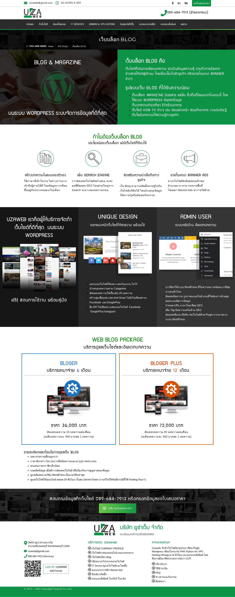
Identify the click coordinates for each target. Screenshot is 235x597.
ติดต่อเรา (160, 581)
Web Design (63, 46)
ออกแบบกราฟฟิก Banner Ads (107, 570)
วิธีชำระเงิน (161, 568)
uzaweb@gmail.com (41, 2)
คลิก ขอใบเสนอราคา (120, 508)
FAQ (158, 572)
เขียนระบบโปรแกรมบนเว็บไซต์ (107, 561)
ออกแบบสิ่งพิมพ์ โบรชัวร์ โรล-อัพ (108, 578)
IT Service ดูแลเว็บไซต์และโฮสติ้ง (109, 565)
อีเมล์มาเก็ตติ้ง (98, 574)
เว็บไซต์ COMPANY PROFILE (107, 548)
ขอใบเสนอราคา (201, 3)
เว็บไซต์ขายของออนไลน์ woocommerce (112, 552)
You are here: (38, 46)
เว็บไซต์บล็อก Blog (101, 557)
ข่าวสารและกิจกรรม (166, 577)
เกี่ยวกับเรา (161, 564)
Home (51, 46)
